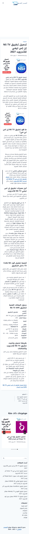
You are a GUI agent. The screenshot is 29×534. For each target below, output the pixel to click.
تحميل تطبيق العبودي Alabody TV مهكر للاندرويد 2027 (15, 492)
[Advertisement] (14, 21)
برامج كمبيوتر (23, 508)
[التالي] (4, 432)
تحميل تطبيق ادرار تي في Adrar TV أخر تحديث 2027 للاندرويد (16, 179)
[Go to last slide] (25, 432)
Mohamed (20, 55)
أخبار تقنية (24, 506)
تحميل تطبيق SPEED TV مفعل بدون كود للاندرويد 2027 (15, 497)
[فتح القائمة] (3, 3)
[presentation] (14, 425)
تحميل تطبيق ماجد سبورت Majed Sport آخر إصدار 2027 (15, 477)
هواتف (25, 517)
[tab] (17, 449)
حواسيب (25, 513)
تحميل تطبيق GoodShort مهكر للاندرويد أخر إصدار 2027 (14, 487)
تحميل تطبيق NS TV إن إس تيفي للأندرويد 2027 (15, 467)
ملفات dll (24, 515)
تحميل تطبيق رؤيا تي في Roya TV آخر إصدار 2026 (16, 437)
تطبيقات (25, 41)
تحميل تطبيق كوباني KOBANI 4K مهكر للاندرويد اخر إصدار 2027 (16, 482)
